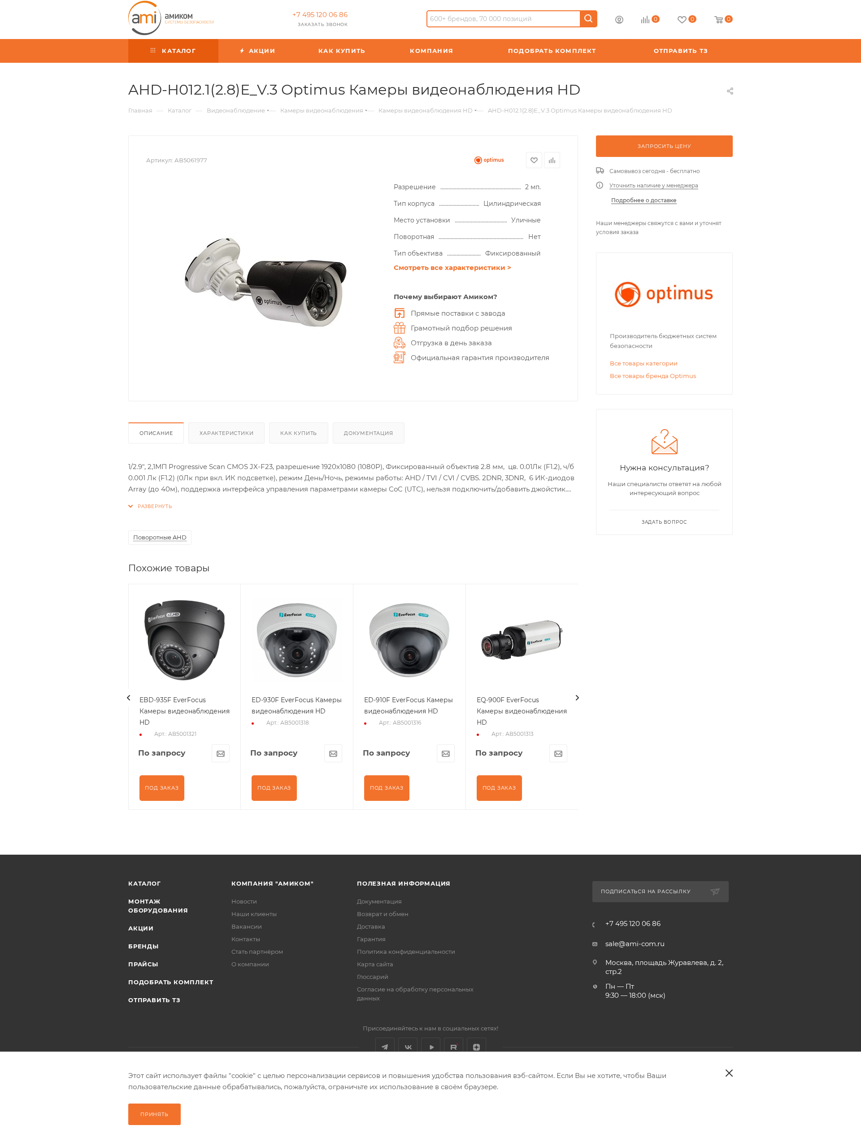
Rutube (453, 1047)
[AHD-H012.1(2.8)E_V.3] (265, 282)
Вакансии (246, 926)
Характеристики (226, 433)
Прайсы (143, 964)
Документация (368, 433)
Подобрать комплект (170, 982)
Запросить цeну (664, 146)
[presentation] (129, 698)
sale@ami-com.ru (635, 943)
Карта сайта (375, 964)
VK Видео (430, 1047)
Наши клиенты (254, 913)
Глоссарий (372, 976)
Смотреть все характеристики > (452, 267)
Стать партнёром (257, 951)
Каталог (144, 883)
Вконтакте (407, 1047)
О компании (250, 964)
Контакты (245, 939)
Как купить (298, 433)
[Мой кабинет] (619, 20)
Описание (156, 433)
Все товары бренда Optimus (653, 375)
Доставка (371, 926)
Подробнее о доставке (644, 200)
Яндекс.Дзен (476, 1047)
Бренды (143, 946)
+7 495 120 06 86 (320, 14)
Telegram (385, 1047)
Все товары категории (644, 363)
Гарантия (371, 939)
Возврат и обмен (383, 913)
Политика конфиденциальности (406, 951)
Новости (244, 901)
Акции (141, 928)
